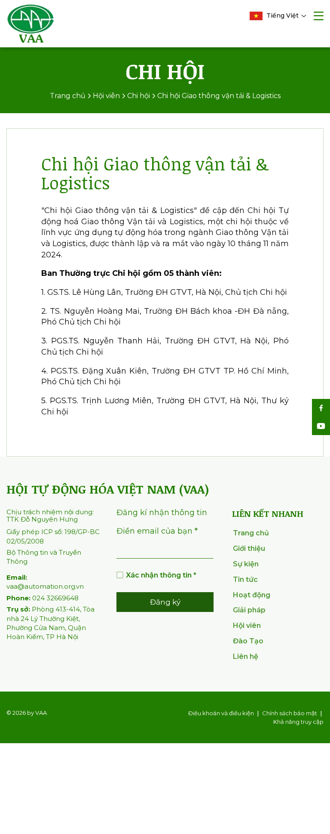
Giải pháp (249, 610)
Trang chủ (251, 533)
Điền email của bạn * (157, 531)
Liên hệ (245, 656)
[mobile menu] (319, 17)
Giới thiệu (249, 548)
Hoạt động (251, 595)
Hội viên (247, 625)
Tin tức (245, 579)
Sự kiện (246, 564)
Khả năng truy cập (298, 721)
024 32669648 (42, 598)
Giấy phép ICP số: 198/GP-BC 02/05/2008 (53, 536)
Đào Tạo (248, 641)
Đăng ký (165, 602)
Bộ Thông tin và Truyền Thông (43, 556)
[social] (321, 408)
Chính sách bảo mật (289, 713)
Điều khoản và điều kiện (221, 713)
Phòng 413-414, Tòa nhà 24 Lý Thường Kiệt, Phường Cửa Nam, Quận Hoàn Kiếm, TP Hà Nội (50, 623)
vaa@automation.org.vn (45, 581)
